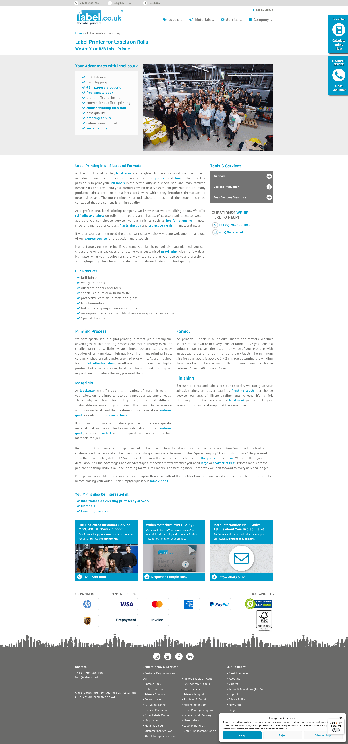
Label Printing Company (198, 710)
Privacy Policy (237, 699)
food (178, 178)
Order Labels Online (157, 715)
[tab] (241, 176)
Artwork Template (194, 694)
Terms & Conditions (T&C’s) (246, 689)
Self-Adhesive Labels (197, 684)
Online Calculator (155, 689)
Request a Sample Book (169, 577)
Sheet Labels (192, 720)
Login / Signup (264, 10)
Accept (242, 735)
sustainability (97, 128)
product (160, 178)
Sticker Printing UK (195, 704)
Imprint (233, 694)
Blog (232, 710)
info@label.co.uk (122, 3)
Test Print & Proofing (196, 699)
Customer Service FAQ (158, 731)
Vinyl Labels (152, 720)
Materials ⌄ (205, 19)
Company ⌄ (263, 19)
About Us (234, 678)
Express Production (156, 710)
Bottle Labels (192, 689)
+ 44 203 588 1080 (89, 3)
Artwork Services (155, 694)
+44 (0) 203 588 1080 (235, 225)
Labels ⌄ (175, 19)
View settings (323, 735)
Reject (282, 735)
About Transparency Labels (161, 736)
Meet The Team (238, 673)
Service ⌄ (234, 19)
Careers (233, 684)
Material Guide (154, 725)
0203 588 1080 (94, 577)
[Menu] (342, 721)
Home (79, 33)
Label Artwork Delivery (197, 715)
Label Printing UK (194, 725)
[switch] (336, 730)
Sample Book (153, 684)
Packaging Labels (155, 704)
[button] (341, 718)
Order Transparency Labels (200, 731)
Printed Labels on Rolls (198, 678)
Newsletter (154, 3)
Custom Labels (154, 699)
